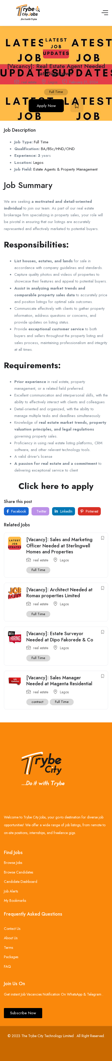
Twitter (41, 511)
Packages (11, 956)
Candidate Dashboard (20, 881)
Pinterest (91, 511)
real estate (28, 82)
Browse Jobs (13, 862)
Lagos (52, 82)
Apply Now (46, 106)
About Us (10, 938)
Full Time (56, 91)
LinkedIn (65, 511)
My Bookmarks (15, 900)
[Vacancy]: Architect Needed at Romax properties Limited (59, 592)
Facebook (18, 511)
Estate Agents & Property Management (65, 169)
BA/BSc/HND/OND (58, 149)
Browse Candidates (18, 872)
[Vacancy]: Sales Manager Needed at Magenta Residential (59, 680)
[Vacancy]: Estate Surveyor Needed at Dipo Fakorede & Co (59, 636)
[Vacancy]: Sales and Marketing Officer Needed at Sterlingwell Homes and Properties (59, 545)
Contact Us (12, 928)
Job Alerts (11, 891)
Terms (8, 947)
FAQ (7, 966)
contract (37, 701)
